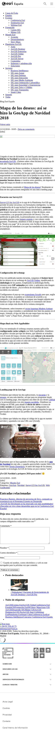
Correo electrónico (8, 553)
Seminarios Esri (17, 23)
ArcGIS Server (17, 59)
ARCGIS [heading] (5, 674)
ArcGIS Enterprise (18, 51)
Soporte (8, 94)
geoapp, (3, 397)
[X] (42, 650)
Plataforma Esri (15, 614)
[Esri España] (12, 4)
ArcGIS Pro (16, 56)
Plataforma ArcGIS (13, 44)
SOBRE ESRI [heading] (7, 664)
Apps (13, 47)
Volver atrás (5, 124)
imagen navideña (31, 402)
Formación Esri (21, 607)
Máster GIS (15, 32)
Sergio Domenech (17, 466)
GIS (13, 607)
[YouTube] (42, 655)
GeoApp (12, 485)
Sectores (8, 68)
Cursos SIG (16, 30)
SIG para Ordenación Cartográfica (25, 82)
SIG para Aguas (17, 73)
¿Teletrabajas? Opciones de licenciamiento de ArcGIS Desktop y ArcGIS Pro (30, 593)
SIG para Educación (19, 78)
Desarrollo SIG (18, 610)
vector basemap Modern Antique (39, 308)
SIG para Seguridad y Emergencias (25, 85)
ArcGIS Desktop (18, 49)
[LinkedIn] (48, 650)
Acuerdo (14, 37)
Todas (7, 97)
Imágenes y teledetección (21, 63)
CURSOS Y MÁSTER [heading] (10, 685)
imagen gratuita (26, 219)
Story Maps (15, 42)
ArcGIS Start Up (30, 612)
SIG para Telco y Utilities (21, 87)
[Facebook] (36, 650)
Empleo (8, 15)
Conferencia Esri (18, 20)
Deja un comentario (26, 129)
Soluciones (15, 66)
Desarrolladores (17, 39)
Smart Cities (16, 92)
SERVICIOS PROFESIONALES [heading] (13, 679)
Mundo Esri (10, 35)
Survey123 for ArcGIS (9, 202)
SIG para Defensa (18, 75)
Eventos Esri (17, 605)
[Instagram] (36, 655)
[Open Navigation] (51, 3)
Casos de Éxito (11, 13)
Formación (9, 27)
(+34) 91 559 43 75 (8, 626)
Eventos (8, 18)
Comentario (5, 526)
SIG (29, 607)
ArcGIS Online (17, 54)
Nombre (4, 548)
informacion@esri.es (8, 629)
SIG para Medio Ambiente (22, 80)
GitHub (52, 400)
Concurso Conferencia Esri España (38, 617)
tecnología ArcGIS (8, 161)
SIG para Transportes (20, 90)
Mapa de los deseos (32, 187)
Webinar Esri (16, 25)
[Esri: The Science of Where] (8, 653)
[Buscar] (45, 3)
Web (2, 558)
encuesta (42, 395)
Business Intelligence (19, 71)
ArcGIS (8, 605)
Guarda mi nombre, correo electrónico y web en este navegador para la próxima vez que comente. (23, 564)
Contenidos (15, 61)
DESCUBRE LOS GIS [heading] (10, 669)
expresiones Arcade (33, 294)
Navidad (20, 485)
